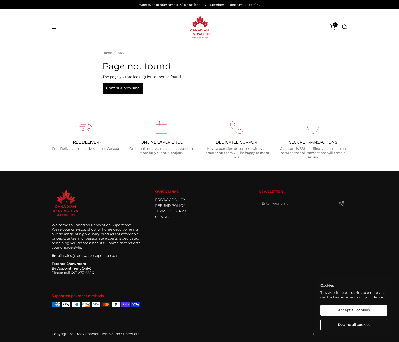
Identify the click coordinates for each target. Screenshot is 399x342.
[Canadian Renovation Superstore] (199, 26)
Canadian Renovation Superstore (111, 334)
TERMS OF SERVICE (172, 211)
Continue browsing (123, 88)
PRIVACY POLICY (170, 200)
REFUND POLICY (170, 205)
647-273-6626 (82, 272)
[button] (344, 27)
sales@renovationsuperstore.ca (90, 255)
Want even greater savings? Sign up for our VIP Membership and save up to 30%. (199, 4)
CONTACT (163, 217)
